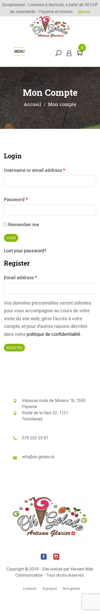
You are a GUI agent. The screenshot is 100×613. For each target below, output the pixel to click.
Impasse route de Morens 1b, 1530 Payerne (53, 403)
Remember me (23, 224)
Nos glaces (71, 588)
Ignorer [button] (83, 11)
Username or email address (34, 170)
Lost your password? (25, 250)
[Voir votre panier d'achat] (80, 54)
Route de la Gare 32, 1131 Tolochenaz (45, 415)
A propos (50, 588)
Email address (20, 277)
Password (16, 199)
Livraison (29, 588)
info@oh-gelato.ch (38, 456)
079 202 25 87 (35, 437)
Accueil (33, 104)
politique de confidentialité (53, 334)
